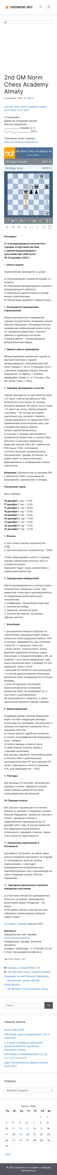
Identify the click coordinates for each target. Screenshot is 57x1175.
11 (13, 1128)
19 (20, 1134)
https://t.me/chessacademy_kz (21, 142)
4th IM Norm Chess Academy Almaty (27, 989)
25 (13, 1140)
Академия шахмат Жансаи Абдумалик (26, 976)
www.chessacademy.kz (17, 938)
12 (20, 1128)
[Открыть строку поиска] (40, 7)
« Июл (7, 1154)
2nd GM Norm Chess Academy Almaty (28, 972)
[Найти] (48, 1005)
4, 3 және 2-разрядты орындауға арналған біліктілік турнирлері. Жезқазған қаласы (23, 1046)
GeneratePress (28, 1170)
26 (20, 1140)
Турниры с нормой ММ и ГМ (23, 967)
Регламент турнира (15, 923)
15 (41, 1128)
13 (27, 1128)
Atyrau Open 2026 (14, 1029)
